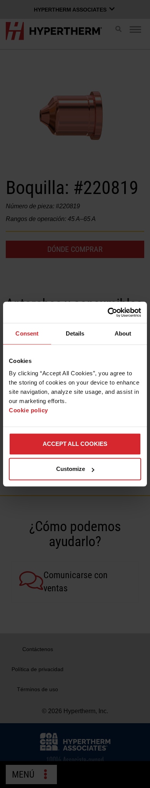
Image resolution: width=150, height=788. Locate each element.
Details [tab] (75, 333)
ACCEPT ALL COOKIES (75, 443)
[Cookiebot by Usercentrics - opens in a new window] (108, 312)
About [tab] (123, 333)
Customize (70, 469)
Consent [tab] (26, 333)
